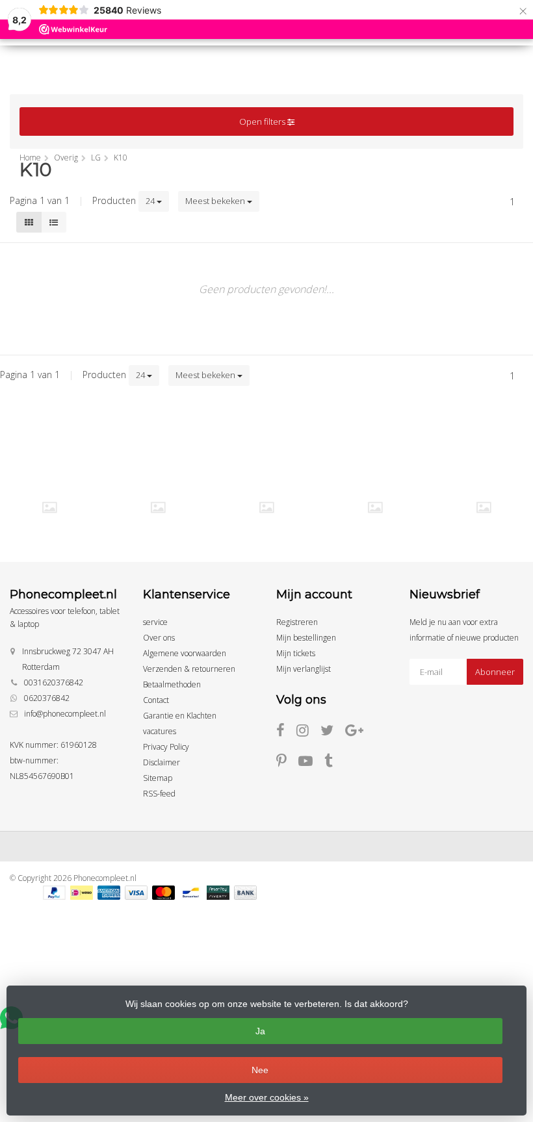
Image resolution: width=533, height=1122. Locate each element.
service (155, 622)
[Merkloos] (158, 507)
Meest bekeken (216, 201)
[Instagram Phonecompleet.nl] (308, 732)
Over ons (159, 637)
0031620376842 (53, 682)
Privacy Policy (166, 746)
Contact (156, 700)
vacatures (159, 731)
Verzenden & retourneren (189, 668)
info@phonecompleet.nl (65, 713)
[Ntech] (266, 507)
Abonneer (495, 672)
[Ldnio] (49, 507)
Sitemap (157, 778)
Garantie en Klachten (179, 715)
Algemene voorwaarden (184, 653)
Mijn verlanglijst (303, 668)
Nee (260, 1070)
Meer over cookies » (267, 1097)
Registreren (297, 622)
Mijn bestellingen (306, 637)
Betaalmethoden (172, 684)
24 (151, 201)
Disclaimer (161, 762)
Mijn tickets (295, 653)
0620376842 (47, 698)
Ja (260, 1031)
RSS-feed (159, 793)
